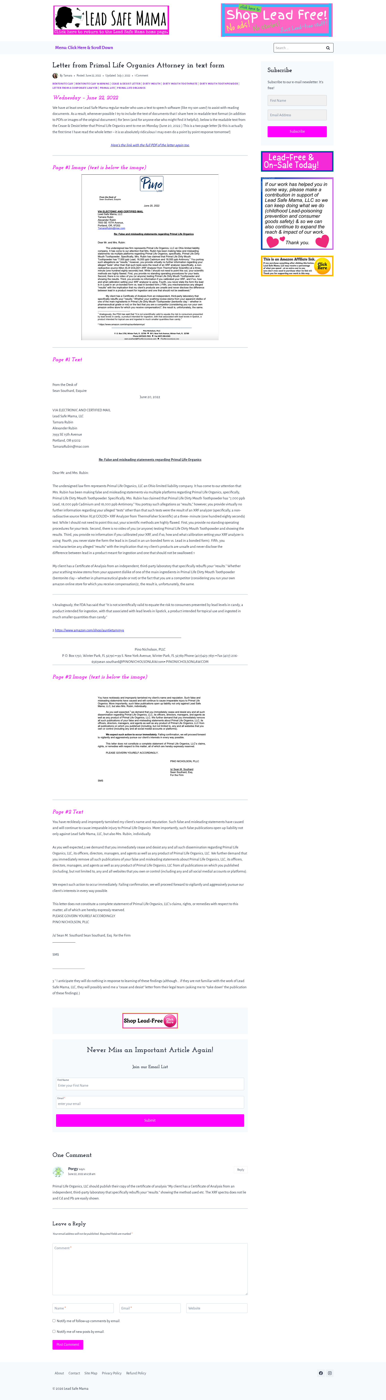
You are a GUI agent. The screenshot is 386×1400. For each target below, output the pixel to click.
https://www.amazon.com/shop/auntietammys (89, 630)
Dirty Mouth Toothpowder (219, 83)
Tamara (67, 75)
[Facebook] (321, 1373)
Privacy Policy (112, 1373)
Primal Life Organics (131, 88)
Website (194, 1308)
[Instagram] (330, 1373)
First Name (63, 1080)
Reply (240, 1169)
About (59, 1373)
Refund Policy (136, 1373)
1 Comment (141, 75)
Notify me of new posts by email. (81, 1332)
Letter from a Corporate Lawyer (75, 88)
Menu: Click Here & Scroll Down (84, 47)
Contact (74, 1373)
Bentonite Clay (62, 83)
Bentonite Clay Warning (92, 83)
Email (61, 1098)
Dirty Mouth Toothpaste (180, 83)
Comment (63, 1248)
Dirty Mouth (152, 83)
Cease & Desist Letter (126, 83)
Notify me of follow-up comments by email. (88, 1321)
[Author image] (55, 76)
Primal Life (107, 88)
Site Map (90, 1373)
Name (60, 1308)
